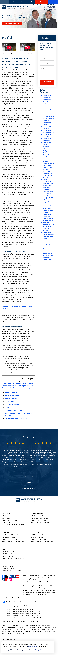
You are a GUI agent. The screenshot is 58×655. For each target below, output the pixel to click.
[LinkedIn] (10, 576)
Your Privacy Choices (12, 602)
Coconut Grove (47, 259)
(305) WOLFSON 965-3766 (15, 525)
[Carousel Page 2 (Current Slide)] (29, 476)
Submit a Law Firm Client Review (29, 488)
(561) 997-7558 (11, 568)
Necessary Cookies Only (24, 650)
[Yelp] (6, 579)
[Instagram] (10, 579)
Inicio (4, 2)
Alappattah (46, 257)
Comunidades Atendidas (13, 410)
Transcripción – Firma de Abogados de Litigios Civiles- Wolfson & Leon (48, 251)
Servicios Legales (11, 398)
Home (3, 30)
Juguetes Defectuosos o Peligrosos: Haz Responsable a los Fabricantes (48, 173)
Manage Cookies (35, 602)
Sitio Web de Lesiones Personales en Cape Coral (25, 613)
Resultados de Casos (12, 404)
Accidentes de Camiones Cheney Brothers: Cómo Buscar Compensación (48, 237)
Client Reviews (29, 437)
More (53, 2)
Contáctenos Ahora (47, 82)
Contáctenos (41, 2)
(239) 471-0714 (41, 539)
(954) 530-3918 (41, 520)
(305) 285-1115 (12, 520)
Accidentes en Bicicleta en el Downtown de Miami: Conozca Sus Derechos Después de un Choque (48, 102)
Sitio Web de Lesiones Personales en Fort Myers (25, 609)
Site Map (35, 507)
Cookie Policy (24, 602)
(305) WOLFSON (50, 7)
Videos (7, 407)
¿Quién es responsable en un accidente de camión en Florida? (48, 226)
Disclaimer (19, 507)
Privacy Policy (28, 507)
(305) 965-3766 (50, 9)
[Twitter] (6, 576)
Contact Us (43, 507)
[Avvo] (3, 579)
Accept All (8, 650)
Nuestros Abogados (12, 395)
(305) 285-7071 (12, 556)
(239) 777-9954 (12, 539)
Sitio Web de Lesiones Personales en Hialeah (24, 616)
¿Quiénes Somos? (17, 2)
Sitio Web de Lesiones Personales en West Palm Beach (27, 618)
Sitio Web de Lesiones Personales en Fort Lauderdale (27, 611)
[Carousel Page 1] (25, 476)
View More (29, 482)
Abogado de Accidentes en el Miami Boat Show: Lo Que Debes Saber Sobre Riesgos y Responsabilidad (48, 186)
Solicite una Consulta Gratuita (12, 23)
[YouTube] (17, 576)
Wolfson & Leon (18, 639)
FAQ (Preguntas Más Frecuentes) (16, 418)
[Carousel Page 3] (32, 476)
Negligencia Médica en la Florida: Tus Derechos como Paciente (48, 155)
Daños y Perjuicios (44, 91)
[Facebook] (3, 576)
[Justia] (14, 576)
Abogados (30, 2)
